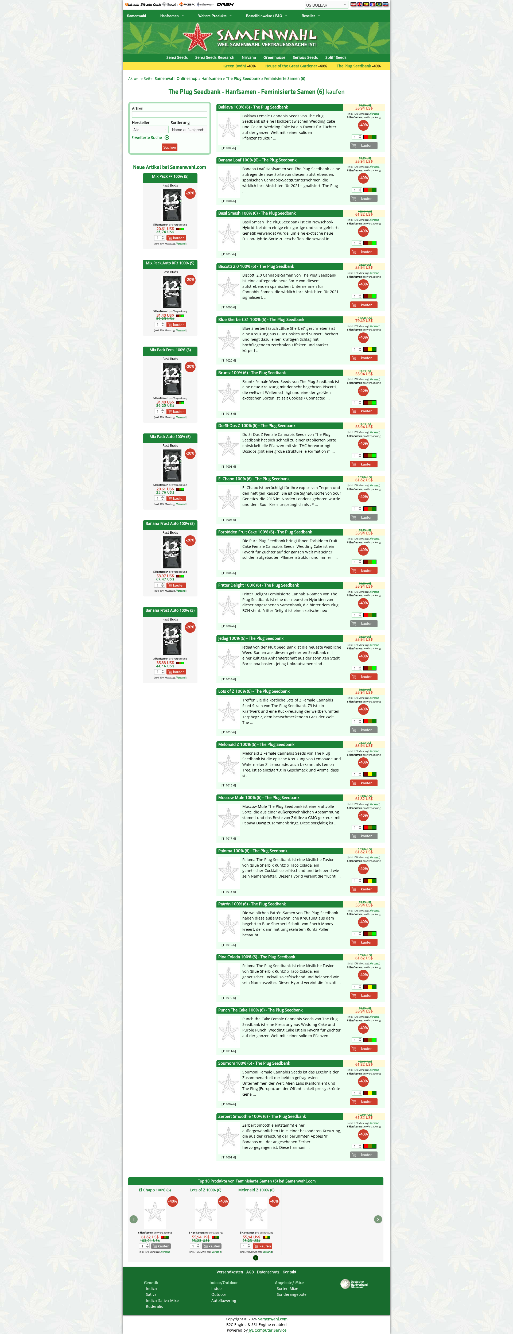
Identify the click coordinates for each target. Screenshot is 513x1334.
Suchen (169, 147)
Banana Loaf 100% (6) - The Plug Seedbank (257, 160)
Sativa (151, 1294)
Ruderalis (154, 1306)
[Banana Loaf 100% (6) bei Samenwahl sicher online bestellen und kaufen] (229, 181)
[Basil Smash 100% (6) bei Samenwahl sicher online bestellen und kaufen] (229, 234)
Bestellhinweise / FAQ (264, 15)
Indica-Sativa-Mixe (162, 1300)
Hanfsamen (169, 15)
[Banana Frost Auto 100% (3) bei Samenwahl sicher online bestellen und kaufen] (172, 638)
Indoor (217, 1288)
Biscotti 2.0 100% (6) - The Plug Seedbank (256, 266)
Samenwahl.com (272, 1318)
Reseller (308, 15)
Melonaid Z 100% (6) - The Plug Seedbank (256, 744)
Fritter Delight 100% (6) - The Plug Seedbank (258, 585)
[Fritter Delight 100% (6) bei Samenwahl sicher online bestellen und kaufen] (229, 606)
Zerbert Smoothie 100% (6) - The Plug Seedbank (262, 1116)
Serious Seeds (305, 57)
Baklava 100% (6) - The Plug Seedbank (253, 107)
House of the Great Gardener (247, 65)
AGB (250, 1271)
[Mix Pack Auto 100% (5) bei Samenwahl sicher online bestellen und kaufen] (172, 465)
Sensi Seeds (177, 57)
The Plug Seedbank (310, 65)
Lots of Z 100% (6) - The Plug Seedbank (254, 691)
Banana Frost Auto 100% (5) (170, 523)
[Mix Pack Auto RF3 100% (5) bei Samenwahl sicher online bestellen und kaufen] (172, 291)
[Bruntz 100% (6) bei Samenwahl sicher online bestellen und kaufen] (229, 394)
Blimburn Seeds (360, 65)
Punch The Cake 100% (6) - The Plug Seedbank (260, 1010)
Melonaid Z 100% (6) (256, 1189)
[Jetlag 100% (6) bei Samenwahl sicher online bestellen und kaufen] (229, 659)
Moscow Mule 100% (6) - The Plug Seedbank (259, 797)
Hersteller (141, 122)
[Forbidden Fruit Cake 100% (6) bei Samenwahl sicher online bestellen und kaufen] (229, 553)
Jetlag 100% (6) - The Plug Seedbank (250, 638)
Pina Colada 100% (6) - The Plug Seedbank (256, 957)
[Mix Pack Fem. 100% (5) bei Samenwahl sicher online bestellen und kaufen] (172, 378)
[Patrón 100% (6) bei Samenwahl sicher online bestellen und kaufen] (229, 925)
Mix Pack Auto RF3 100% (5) (170, 262)
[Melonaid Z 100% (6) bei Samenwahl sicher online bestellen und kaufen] (229, 766)
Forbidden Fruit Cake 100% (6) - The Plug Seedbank (265, 532)
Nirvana (249, 57)
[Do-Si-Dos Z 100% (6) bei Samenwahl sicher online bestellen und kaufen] (229, 447)
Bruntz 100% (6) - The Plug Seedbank (252, 372)
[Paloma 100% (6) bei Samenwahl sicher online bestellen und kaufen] (229, 872)
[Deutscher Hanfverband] (355, 1283)
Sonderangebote (291, 1294)
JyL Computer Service (267, 1330)
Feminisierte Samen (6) (284, 78)
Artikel (137, 108)
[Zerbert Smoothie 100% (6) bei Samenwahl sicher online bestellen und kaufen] (229, 1138)
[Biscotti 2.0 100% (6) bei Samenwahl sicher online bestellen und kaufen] (229, 287)
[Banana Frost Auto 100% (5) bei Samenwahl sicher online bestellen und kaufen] (172, 551)
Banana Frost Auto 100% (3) (170, 610)
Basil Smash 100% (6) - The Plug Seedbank (257, 213)
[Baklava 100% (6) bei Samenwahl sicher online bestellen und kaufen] (229, 128)
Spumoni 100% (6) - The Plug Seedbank (254, 1063)
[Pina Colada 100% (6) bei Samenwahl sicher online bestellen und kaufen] (229, 978)
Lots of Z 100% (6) (205, 1189)
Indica (151, 1288)
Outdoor (218, 1294)
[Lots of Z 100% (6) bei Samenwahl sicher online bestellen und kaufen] (229, 712)
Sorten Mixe (287, 1288)
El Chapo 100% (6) (155, 1189)
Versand (181, 243)
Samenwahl (136, 15)
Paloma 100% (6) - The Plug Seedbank (252, 851)
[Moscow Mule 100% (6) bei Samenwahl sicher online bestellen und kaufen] (229, 819)
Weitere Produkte (212, 15)
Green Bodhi (190, 65)
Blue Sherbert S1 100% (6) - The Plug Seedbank (261, 319)
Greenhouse (274, 57)
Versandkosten (230, 1271)
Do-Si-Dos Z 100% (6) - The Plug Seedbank (257, 425)
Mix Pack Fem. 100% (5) (170, 349)
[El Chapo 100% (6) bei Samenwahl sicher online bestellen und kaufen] (229, 500)
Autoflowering (223, 1300)
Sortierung (180, 122)
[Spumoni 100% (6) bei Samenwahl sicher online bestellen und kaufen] (229, 1084)
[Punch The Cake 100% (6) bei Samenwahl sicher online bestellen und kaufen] (229, 1031)
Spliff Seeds (336, 57)
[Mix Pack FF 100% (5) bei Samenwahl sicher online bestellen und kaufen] (172, 204)
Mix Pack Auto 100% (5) (170, 436)
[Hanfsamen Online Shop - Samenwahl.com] (256, 37)
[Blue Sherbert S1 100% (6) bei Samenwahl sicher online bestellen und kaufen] (229, 341)
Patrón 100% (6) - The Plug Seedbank (252, 904)
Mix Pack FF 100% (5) (170, 176)
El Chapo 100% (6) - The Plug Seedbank (254, 479)
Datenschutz (268, 1271)
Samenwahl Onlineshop (176, 78)
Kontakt (289, 1271)
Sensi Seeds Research (214, 57)
